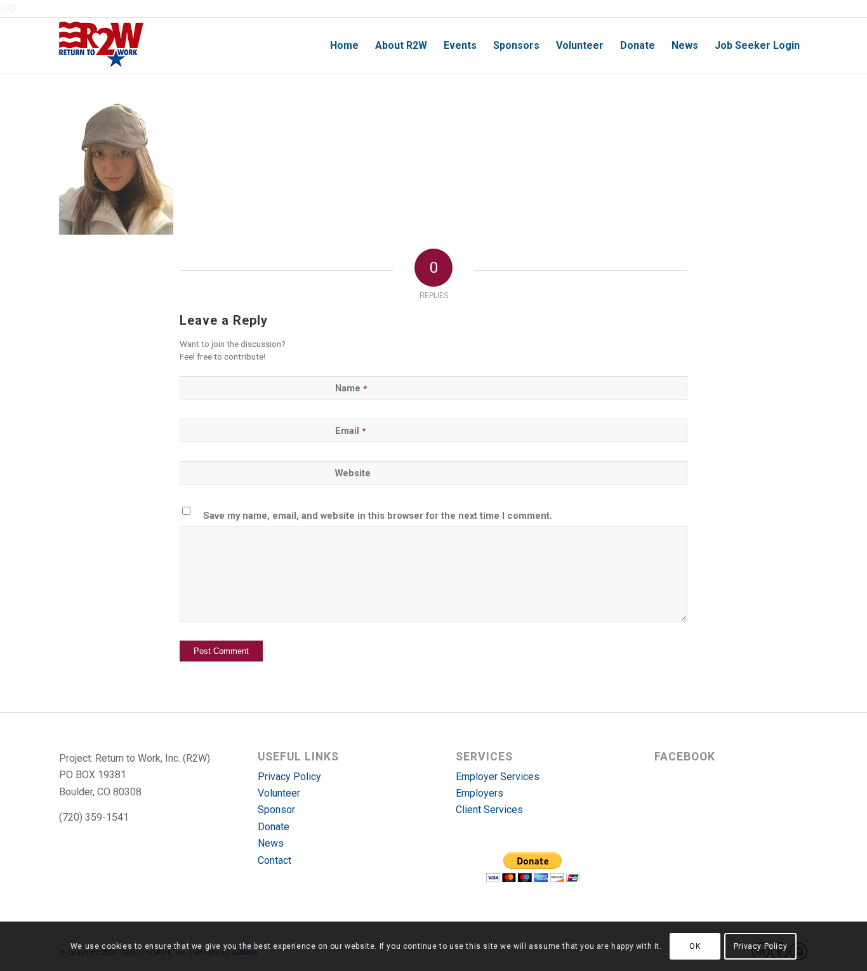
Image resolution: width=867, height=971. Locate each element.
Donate (273, 827)
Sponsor (276, 810)
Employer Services (497, 777)
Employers (479, 793)
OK (694, 946)
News (271, 843)
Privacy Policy (289, 777)
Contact (274, 860)
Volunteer (279, 793)
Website (353, 473)
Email (350, 430)
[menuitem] (344, 46)
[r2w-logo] (101, 46)
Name (351, 388)
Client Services (489, 810)
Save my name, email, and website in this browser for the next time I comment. (377, 515)
